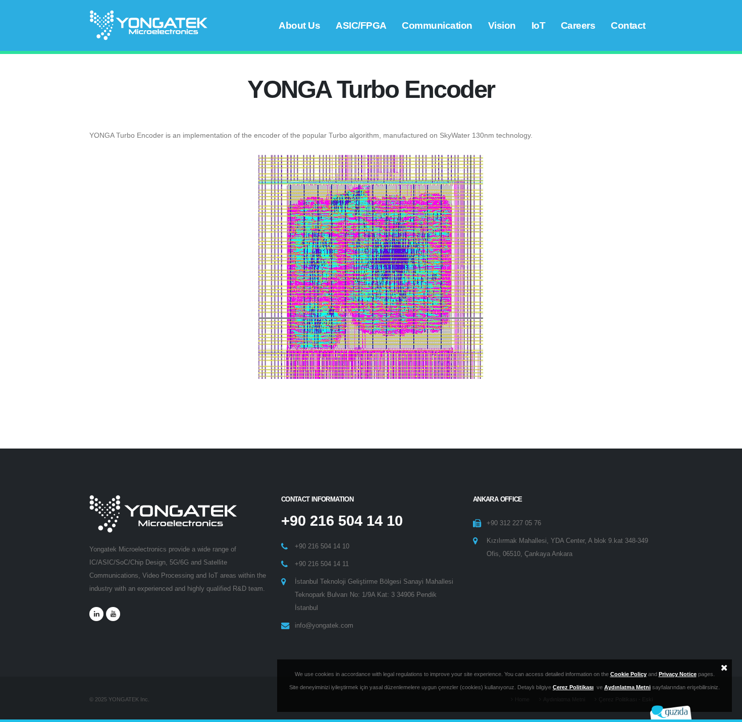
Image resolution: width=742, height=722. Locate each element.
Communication (437, 25)
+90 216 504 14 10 (342, 521)
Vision (502, 25)
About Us (299, 25)
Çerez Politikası (573, 687)
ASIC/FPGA (361, 25)
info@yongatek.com (324, 625)
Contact (628, 25)
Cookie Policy (628, 674)
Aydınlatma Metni (627, 687)
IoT (539, 25)
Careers (578, 25)
